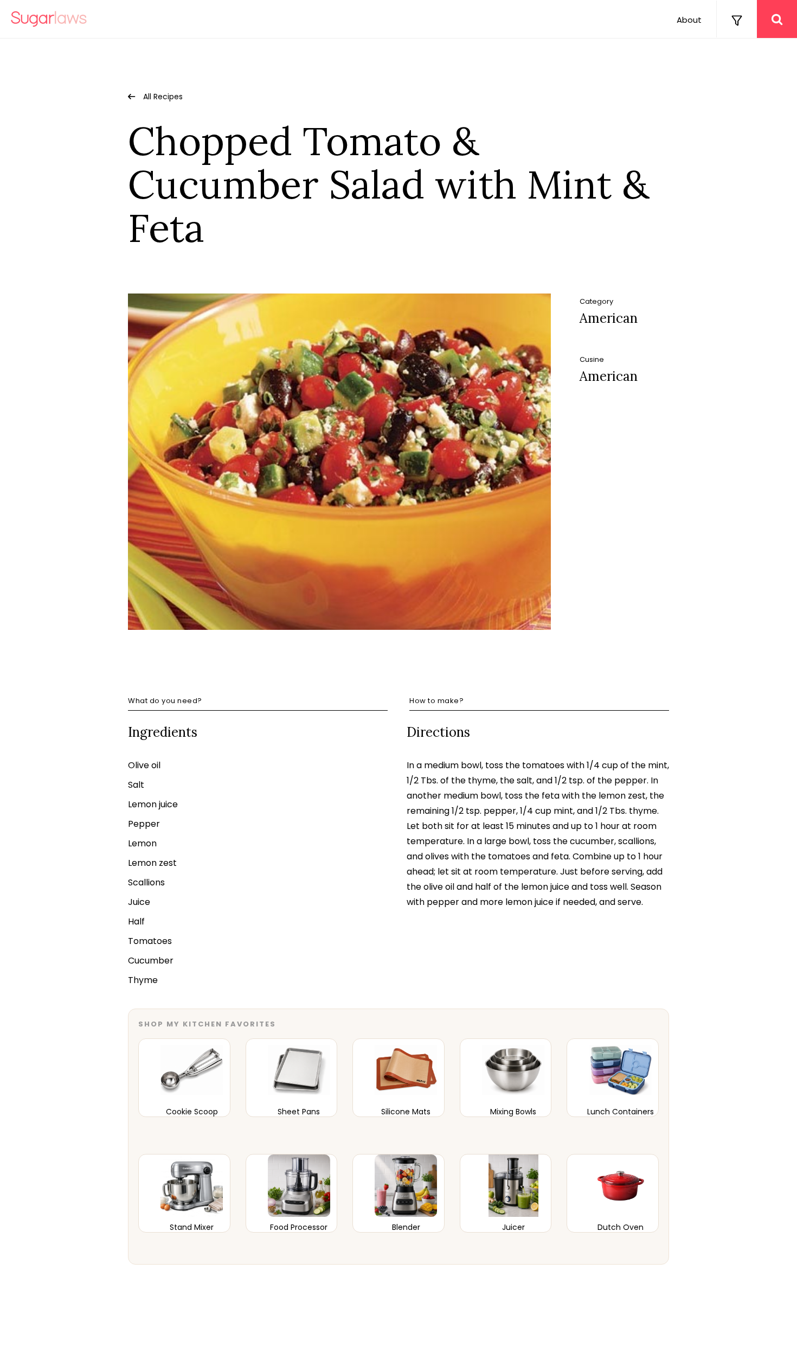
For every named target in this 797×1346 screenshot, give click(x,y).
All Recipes (163, 96)
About (689, 19)
